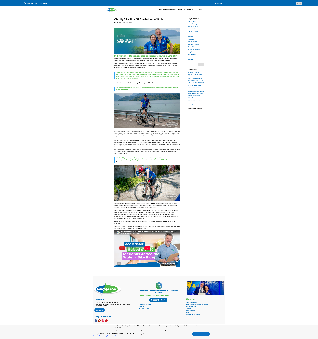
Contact (199, 9)
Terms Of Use (97, 336)
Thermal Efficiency (193, 47)
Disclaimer (115, 336)
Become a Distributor (193, 314)
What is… (180, 9)
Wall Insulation (192, 54)
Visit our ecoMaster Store (201, 334)
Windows (190, 59)
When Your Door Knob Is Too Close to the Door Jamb (195, 87)
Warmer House (192, 57)
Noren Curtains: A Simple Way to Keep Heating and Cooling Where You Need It (196, 80)
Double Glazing (192, 24)
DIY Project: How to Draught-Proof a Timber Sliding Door (195, 74)
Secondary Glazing (193, 44)
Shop (160, 9)
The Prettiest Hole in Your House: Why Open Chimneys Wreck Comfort (195, 102)
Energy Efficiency (193, 31)
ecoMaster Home (193, 29)
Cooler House (192, 21)
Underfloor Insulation (194, 49)
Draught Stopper (193, 26)
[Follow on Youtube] (99, 320)
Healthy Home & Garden (195, 34)
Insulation (191, 36)
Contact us (99, 310)
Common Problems (169, 9)
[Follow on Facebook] (96, 320)
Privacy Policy (107, 336)
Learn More (190, 9)
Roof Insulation (192, 41)
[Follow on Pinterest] (106, 320)
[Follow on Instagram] (103, 320)
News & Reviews (127, 22)
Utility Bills (191, 52)
